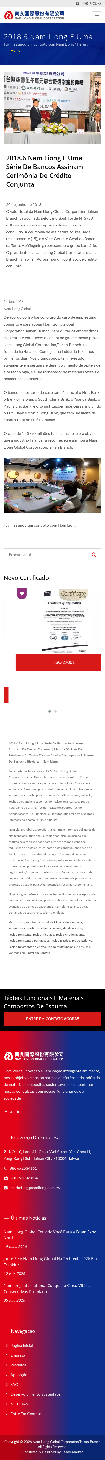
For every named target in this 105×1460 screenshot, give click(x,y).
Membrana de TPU (49, 928)
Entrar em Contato (38, 952)
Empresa (17, 1355)
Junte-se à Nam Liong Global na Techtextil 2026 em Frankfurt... (50, 1261)
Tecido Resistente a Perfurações (29, 940)
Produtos (18, 1365)
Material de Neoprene (68, 922)
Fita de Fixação (72, 928)
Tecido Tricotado (43, 934)
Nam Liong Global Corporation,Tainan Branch (67, 1442)
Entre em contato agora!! (52, 1019)
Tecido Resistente (20, 934)
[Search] (93, 555)
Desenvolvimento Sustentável (35, 1394)
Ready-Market (72, 1452)
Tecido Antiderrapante (70, 934)
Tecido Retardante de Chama (27, 946)
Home (15, 50)
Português (91, 4)
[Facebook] (6, 1112)
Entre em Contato (25, 1414)
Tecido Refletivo (82, 940)
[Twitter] (11, 1112)
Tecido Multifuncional (61, 946)
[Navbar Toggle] (97, 15)
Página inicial (21, 1346)
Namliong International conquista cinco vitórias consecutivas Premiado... (48, 1288)
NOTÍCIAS (19, 1404)
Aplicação (18, 1375)
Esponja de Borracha (22, 928)
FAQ (14, 1385)
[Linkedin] (17, 1112)
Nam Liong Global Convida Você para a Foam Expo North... (50, 1235)
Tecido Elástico (60, 940)
